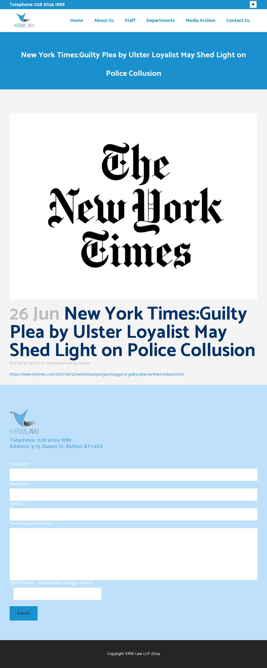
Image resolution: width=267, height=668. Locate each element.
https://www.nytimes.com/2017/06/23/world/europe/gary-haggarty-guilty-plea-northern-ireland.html (96, 374)
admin (84, 363)
